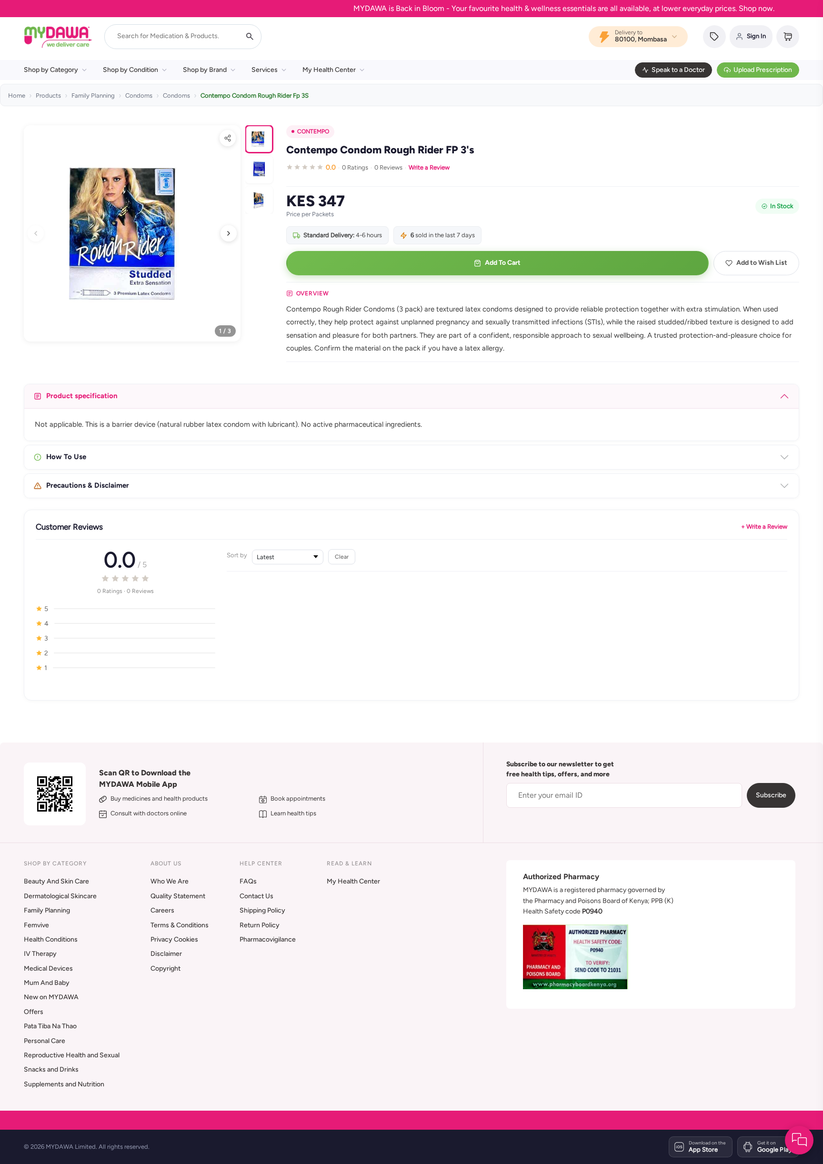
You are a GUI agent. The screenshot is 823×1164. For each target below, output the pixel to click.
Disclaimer (166, 954)
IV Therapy (40, 954)
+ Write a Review (764, 526)
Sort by (237, 555)
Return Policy (260, 925)
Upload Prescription (762, 70)
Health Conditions (51, 939)
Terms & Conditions (180, 925)
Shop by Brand (205, 70)
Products (48, 95)
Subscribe (771, 795)
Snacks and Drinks (51, 1069)
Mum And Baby (47, 983)
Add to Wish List (761, 263)
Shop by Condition (130, 70)
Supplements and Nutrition (64, 1084)
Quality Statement (178, 896)
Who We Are (170, 881)
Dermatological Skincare (60, 896)
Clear (342, 556)
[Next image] (229, 233)
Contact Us (256, 896)
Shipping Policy (262, 910)
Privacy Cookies (174, 939)
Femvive (36, 925)
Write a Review (429, 167)
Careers (162, 910)
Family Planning (93, 95)
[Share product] (228, 138)
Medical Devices (48, 968)
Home (16, 95)
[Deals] (714, 36)
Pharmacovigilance (268, 939)
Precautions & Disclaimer (87, 485)
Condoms (138, 95)
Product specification (82, 395)
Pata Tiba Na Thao (50, 1026)
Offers (33, 1012)
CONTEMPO (313, 131)
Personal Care (44, 1041)
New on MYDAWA (51, 997)
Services (264, 70)
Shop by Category (51, 70)
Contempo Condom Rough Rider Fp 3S (255, 95)
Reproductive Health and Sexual (72, 1055)
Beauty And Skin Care (56, 881)
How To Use (66, 456)
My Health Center (329, 70)
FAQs (248, 881)
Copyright (166, 968)
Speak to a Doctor (678, 70)
